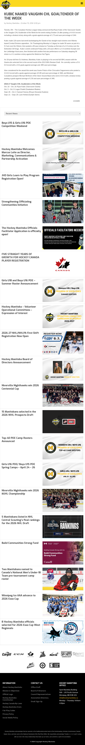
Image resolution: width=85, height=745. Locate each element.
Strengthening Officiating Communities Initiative (16, 203)
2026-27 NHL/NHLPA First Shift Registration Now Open (20, 334)
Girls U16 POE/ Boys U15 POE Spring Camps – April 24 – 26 (18, 466)
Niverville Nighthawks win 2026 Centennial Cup (20, 387)
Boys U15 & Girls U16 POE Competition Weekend (16, 124)
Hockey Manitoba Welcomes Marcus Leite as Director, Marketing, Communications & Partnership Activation (19, 154)
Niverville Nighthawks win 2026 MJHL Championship (20, 492)
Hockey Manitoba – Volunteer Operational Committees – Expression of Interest (19, 310)
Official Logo (8, 694)
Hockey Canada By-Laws (12, 703)
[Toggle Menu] (82, 3)
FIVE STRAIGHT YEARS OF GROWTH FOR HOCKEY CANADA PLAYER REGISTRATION (20, 257)
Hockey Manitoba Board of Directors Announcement (17, 361)
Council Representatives (41, 694)
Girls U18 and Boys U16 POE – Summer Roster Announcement (20, 282)
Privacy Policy (8, 714)
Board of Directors (38, 691)
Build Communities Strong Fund (20, 543)
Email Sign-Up (36, 701)
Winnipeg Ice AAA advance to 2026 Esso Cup (19, 597)
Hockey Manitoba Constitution (9, 699)
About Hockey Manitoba (12, 687)
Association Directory (39, 698)
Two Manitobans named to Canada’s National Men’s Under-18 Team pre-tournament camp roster (21, 574)
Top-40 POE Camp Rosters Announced (17, 439)
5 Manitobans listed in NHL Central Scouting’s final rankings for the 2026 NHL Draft (21, 520)
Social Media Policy (10, 718)
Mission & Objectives (11, 691)
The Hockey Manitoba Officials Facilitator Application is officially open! (21, 231)
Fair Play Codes (9, 710)
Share (77, 101)
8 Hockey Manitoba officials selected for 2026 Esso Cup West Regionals (21, 625)
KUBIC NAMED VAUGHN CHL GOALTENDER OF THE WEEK (41, 16)
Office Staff (35, 687)
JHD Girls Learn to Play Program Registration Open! (20, 177)
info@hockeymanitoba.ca (68, 698)
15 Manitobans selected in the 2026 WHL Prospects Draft (19, 413)
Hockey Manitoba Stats (12, 707)
